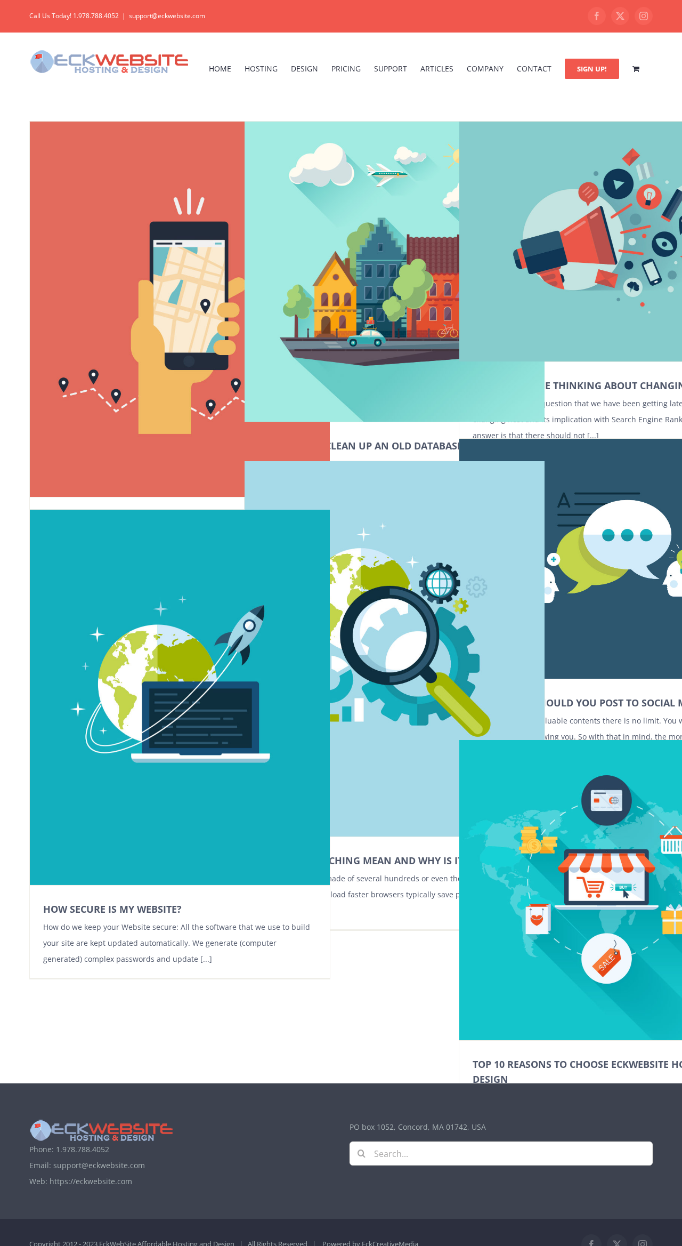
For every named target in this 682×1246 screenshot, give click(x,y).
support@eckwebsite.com (167, 15)
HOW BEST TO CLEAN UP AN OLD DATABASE (360, 445)
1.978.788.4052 (82, 1149)
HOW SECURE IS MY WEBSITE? (112, 909)
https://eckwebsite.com (91, 1181)
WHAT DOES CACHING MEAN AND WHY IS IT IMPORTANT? (392, 860)
